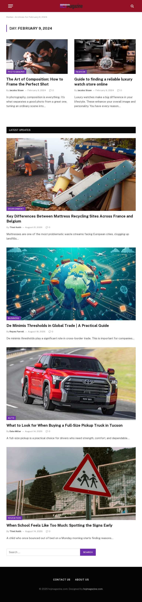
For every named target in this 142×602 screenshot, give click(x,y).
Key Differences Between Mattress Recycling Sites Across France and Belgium (69, 218)
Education (14, 518)
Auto (11, 418)
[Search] (132, 6)
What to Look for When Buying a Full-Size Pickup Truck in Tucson (64, 425)
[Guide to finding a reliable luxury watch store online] (105, 56)
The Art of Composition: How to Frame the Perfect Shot (34, 81)
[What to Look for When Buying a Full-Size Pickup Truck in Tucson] (71, 383)
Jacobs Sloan (16, 90)
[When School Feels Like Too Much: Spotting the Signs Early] (71, 483)
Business (13, 318)
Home (9, 17)
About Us (82, 579)
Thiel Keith (15, 227)
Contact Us (61, 579)
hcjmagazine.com (93, 589)
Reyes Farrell (17, 331)
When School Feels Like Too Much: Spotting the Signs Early (59, 525)
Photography (16, 72)
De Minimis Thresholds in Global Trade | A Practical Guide (57, 325)
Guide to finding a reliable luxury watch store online (103, 81)
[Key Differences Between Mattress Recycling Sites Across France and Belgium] (71, 174)
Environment (16, 209)
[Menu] (10, 6)
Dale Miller (15, 431)
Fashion (80, 72)
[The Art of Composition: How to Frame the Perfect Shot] (37, 56)
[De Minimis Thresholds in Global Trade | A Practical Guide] (71, 284)
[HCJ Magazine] (71, 6)
